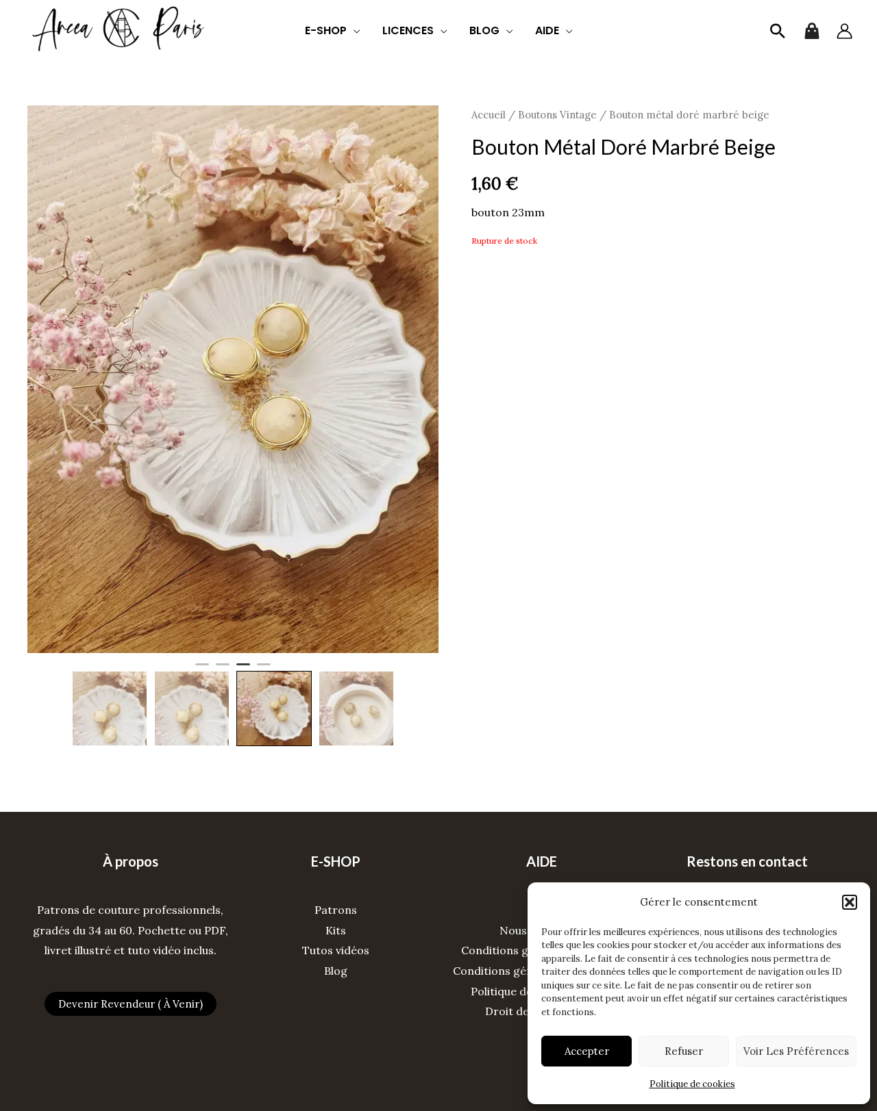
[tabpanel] (232, 379)
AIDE (547, 30)
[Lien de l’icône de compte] (844, 31)
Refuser (684, 1051)
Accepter (587, 1051)
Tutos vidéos (335, 950)
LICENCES (408, 30)
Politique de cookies (692, 1084)
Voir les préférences (796, 1051)
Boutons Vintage (557, 114)
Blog (335, 971)
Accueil (488, 114)
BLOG (484, 30)
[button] (849, 902)
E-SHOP (326, 30)
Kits (335, 930)
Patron (332, 910)
